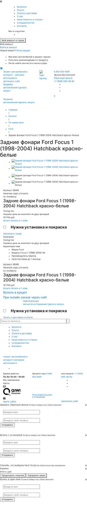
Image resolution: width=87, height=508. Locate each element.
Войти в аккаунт (8, 47)
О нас (20, 16)
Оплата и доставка (27, 13)
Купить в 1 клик (19, 220)
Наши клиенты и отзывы (30, 19)
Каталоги (22, 7)
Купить (7, 220)
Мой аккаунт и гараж (13, 40)
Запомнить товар (12, 233)
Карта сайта (9, 401)
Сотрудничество (25, 22)
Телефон (6, 416)
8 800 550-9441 (62, 71)
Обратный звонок (63, 78)
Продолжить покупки (13, 475)
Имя (5, 408)
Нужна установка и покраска (39, 227)
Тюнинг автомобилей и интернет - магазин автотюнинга (15, 74)
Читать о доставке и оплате (18, 317)
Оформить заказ (36, 475)
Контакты (22, 26)
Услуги (20, 10)
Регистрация (23, 50)
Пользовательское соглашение (42, 396)
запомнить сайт (11, 81)
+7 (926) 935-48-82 (64, 81)
